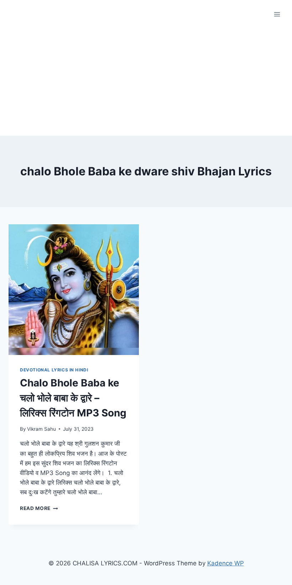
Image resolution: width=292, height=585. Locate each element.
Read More (39, 508)
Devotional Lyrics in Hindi (54, 369)
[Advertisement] (146, 82)
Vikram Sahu (41, 429)
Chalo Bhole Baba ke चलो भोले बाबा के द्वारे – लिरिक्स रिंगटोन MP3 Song (73, 398)
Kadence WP (225, 563)
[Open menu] (276, 14)
